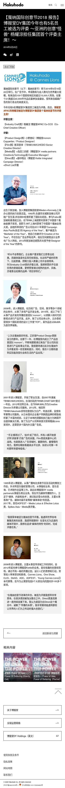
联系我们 (7, 775)
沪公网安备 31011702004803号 (32, 785)
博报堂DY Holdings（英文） (21, 736)
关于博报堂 (12, 710)
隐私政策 (7, 761)
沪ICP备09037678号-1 (10, 785)
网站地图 (7, 768)
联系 (50, 5)
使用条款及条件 (11, 755)
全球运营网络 (13, 723)
